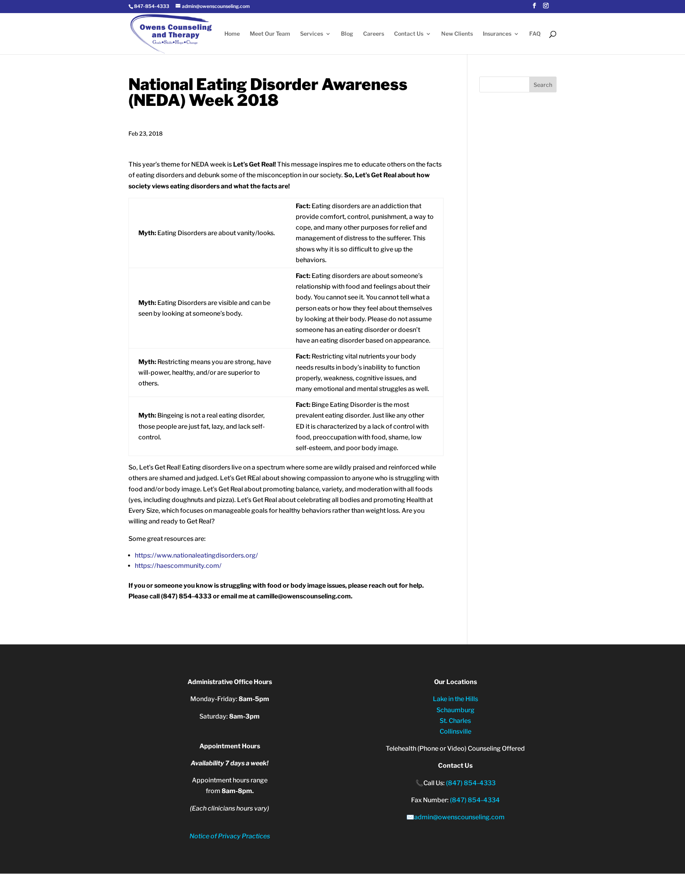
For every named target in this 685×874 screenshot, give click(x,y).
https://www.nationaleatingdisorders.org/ (196, 555)
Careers (373, 34)
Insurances (497, 34)
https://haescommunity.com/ (178, 565)
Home (232, 34)
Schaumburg (455, 710)
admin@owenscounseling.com (459, 817)
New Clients (457, 34)
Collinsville (455, 731)
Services (311, 34)
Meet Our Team (270, 34)
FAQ (535, 34)
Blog (347, 34)
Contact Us (408, 34)
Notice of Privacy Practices (229, 836)
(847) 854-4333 (471, 783)
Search (543, 84)
